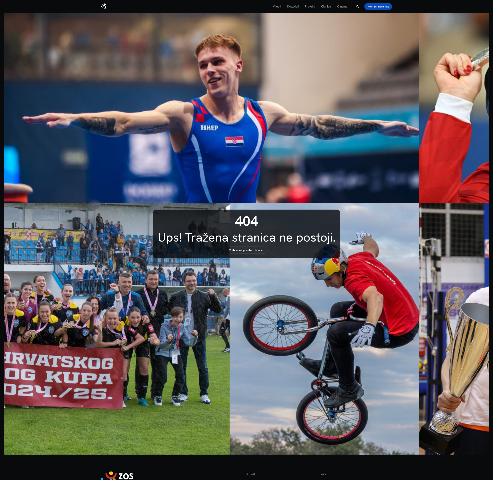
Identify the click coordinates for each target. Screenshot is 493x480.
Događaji (293, 6)
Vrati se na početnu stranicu (246, 250)
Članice (326, 6)
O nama (342, 6)
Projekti (310, 6)
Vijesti (277, 6)
